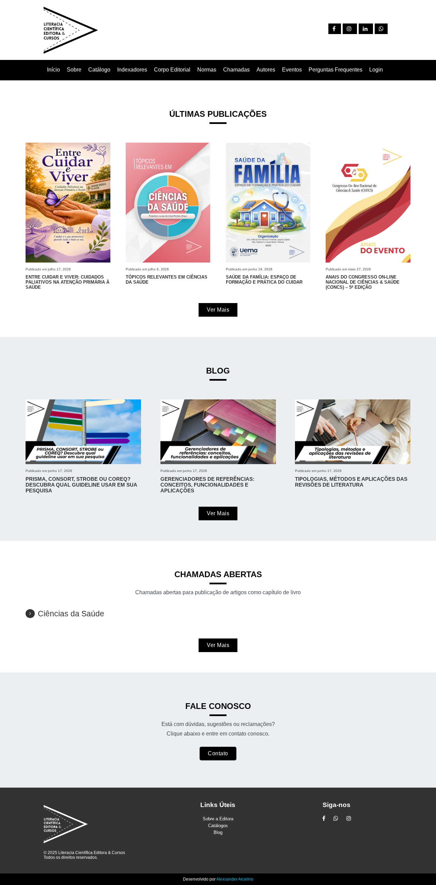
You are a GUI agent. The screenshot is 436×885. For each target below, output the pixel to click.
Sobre (74, 70)
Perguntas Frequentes (335, 70)
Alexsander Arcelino (234, 879)
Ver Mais (218, 310)
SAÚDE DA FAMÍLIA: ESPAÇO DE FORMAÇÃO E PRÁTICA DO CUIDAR (264, 279)
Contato (218, 753)
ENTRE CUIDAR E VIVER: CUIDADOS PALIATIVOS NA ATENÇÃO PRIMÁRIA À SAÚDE (67, 282)
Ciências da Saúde (71, 613)
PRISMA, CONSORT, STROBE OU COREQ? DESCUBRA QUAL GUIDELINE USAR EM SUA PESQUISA (81, 484)
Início (53, 70)
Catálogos (218, 825)
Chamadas (236, 70)
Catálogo (99, 70)
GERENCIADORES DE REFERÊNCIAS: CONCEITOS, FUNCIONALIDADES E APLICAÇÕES (207, 484)
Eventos (292, 70)
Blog (218, 832)
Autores (265, 70)
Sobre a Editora (218, 818)
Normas (206, 70)
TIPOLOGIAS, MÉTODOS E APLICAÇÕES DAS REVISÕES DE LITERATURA (351, 482)
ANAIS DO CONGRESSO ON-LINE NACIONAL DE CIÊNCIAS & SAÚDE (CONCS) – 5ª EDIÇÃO (363, 282)
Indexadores (132, 70)
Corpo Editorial (172, 70)
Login (376, 70)
